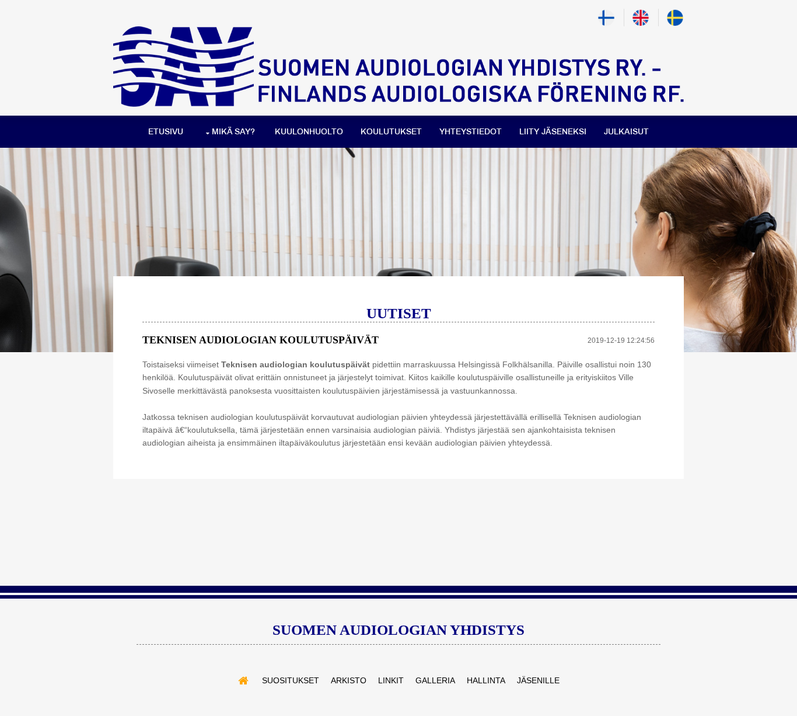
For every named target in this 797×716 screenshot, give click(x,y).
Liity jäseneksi (552, 131)
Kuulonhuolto (309, 131)
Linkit (391, 680)
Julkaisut (626, 131)
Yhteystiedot (470, 131)
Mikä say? (233, 131)
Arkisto (348, 680)
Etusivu (165, 131)
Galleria (435, 680)
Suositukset (290, 680)
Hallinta (486, 680)
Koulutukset (391, 131)
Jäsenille (538, 680)
